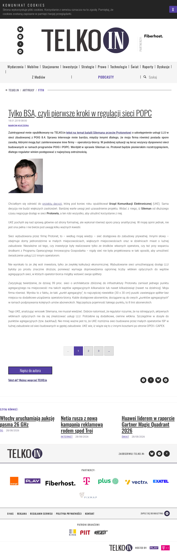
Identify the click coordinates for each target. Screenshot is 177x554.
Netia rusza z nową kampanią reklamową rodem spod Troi (82, 424)
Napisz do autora (30, 370)
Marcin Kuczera (18, 125)
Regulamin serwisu (41, 513)
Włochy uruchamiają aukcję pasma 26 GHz (27, 421)
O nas (10, 513)
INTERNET (67, 436)
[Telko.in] (85, 40)
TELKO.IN (14, 90)
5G (1, 430)
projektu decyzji (52, 203)
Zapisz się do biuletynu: (152, 513)
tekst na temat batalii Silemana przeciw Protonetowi (98, 132)
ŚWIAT (125, 436)
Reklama (22, 513)
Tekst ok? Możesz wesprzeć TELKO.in (27, 380)
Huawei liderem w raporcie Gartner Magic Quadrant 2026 (148, 424)
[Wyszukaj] (145, 77)
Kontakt (89, 513)
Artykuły (28, 90)
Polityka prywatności (69, 513)
